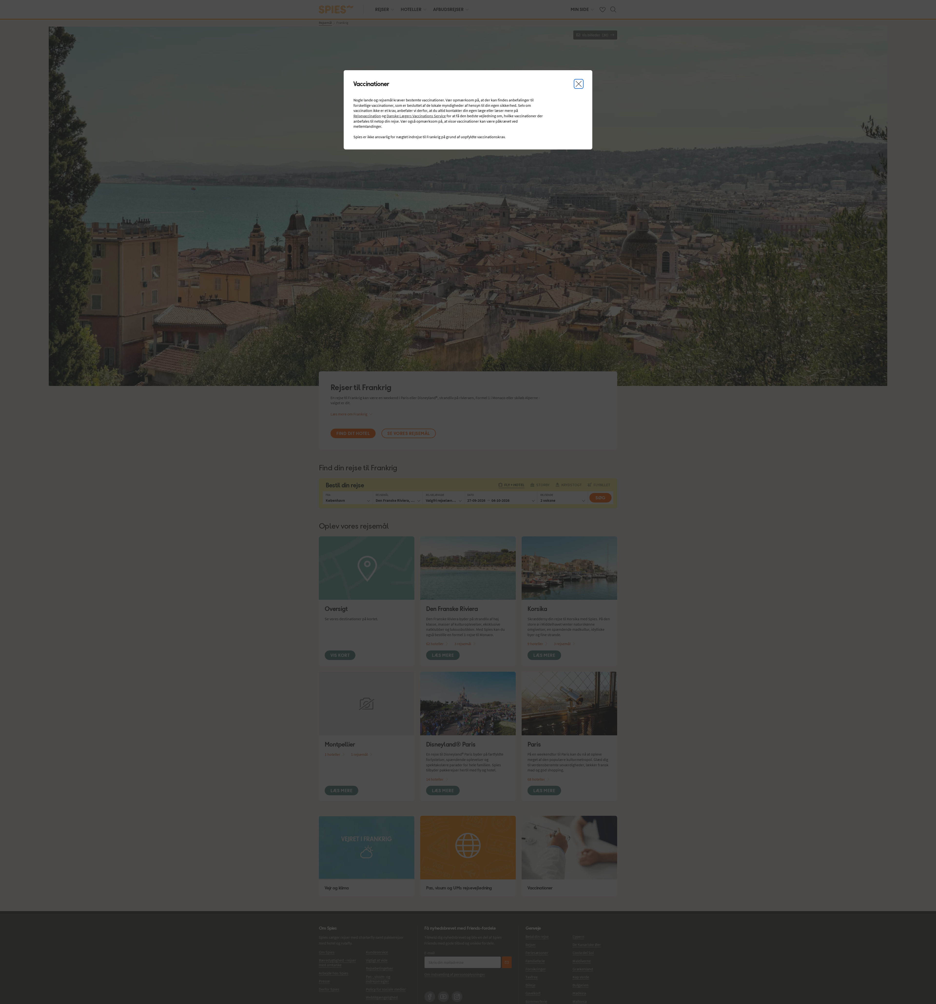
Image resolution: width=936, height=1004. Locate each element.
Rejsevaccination (367, 115)
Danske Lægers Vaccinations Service (416, 115)
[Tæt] (579, 84)
